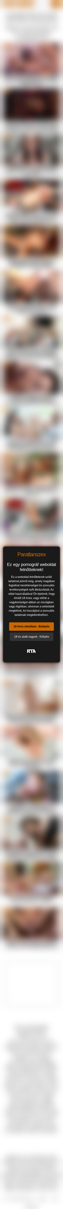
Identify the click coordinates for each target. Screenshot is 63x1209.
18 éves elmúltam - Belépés (31, 626)
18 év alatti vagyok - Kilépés (31, 636)
